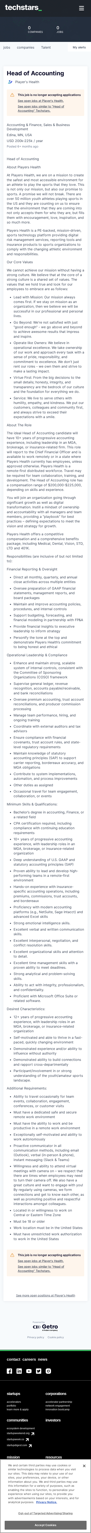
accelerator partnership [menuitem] (59, 1401)
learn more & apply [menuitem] (18, 1409)
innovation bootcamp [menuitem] (58, 1409)
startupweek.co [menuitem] (15, 1439)
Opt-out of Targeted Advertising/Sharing (45, 1513)
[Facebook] (12, 1373)
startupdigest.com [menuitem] (17, 1445)
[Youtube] (31, 1373)
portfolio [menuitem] (11, 1405)
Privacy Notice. (46, 1502)
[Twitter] (41, 1373)
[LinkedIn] (21, 1373)
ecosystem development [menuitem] (21, 1428)
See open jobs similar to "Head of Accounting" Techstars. (41, 108)
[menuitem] (82, 8)
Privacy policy (35, 1337)
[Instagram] (50, 1373)
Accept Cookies (45, 1525)
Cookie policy (56, 1337)
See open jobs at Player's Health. (41, 100)
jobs (6, 47)
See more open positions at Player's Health (45, 1295)
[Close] (84, 1466)
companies (25, 47)
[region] (45, 1496)
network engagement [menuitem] (58, 1405)
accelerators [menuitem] (14, 1401)
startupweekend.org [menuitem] (18, 1433)
